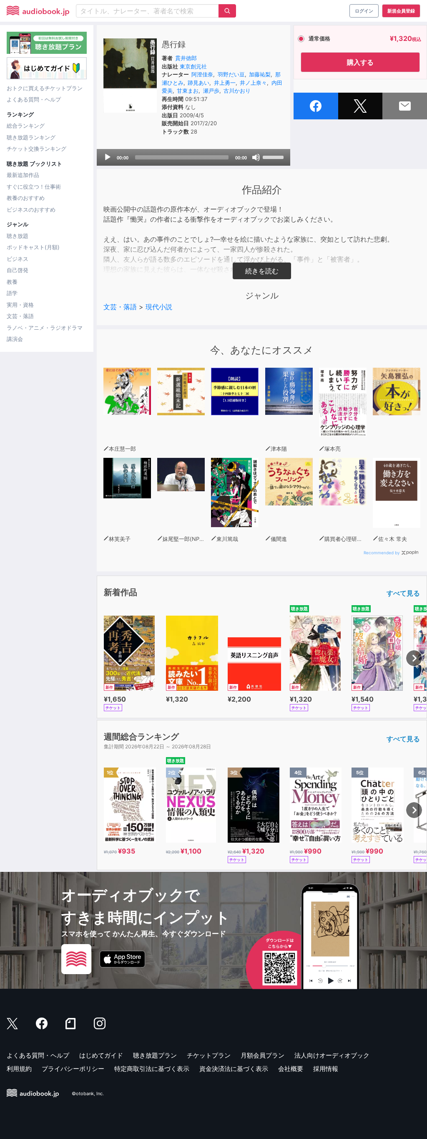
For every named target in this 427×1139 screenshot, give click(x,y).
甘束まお (187, 90)
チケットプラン (209, 1055)
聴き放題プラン (155, 1055)
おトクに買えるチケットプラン (45, 88)
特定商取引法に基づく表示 (151, 1069)
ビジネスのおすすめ (31, 209)
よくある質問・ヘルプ (34, 99)
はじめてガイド (101, 1055)
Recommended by (382, 552)
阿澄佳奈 (202, 74)
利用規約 (19, 1069)
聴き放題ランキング (31, 137)
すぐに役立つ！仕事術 (34, 186)
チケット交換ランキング (36, 148)
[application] (193, 157)
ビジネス (17, 258)
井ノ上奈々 (253, 82)
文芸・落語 (20, 316)
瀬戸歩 (211, 90)
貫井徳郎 (186, 58)
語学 (12, 293)
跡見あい (198, 82)
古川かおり (237, 90)
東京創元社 (193, 66)
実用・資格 (20, 304)
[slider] (274, 156)
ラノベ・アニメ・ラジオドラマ (45, 327)
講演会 (15, 339)
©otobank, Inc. (88, 1093)
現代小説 (159, 307)
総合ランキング (26, 125)
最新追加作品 (23, 175)
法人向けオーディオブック (331, 1055)
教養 (12, 281)
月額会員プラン (262, 1055)
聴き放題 (17, 235)
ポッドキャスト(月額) (33, 247)
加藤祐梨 (260, 74)
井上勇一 (225, 82)
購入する (360, 62)
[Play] (107, 157)
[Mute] (256, 157)
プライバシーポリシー (73, 1069)
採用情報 (325, 1069)
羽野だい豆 (231, 74)
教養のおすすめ (26, 197)
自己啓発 (17, 270)
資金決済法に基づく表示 (233, 1069)
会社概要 (290, 1069)
